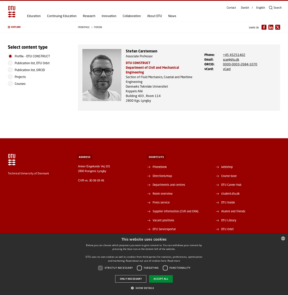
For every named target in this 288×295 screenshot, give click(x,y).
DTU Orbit (227, 229)
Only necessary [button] (131, 278)
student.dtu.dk (230, 193)
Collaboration (132, 15)
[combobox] (283, 238)
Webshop (227, 167)
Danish (245, 7)
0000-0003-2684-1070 (240, 64)
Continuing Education (62, 15)
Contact (231, 7)
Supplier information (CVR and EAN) (175, 211)
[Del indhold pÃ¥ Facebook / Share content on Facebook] (264, 27)
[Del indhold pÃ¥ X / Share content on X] (277, 27)
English (260, 7)
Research (89, 15)
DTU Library (228, 220)
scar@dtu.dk (231, 59)
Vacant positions (163, 220)
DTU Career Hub (231, 184)
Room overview (163, 193)
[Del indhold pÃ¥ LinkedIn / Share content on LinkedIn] (270, 27)
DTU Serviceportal (164, 229)
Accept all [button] (161, 278)
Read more (174, 260)
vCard (227, 69)
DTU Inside (228, 202)
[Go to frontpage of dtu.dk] (12, 12)
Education (34, 15)
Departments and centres (169, 184)
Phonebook (160, 167)
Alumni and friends (233, 211)
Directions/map (162, 176)
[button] (39, 27)
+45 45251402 (234, 55)
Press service (161, 202)
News (172, 15)
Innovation (109, 15)
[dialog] (144, 264)
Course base (229, 176)
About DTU (154, 15)
